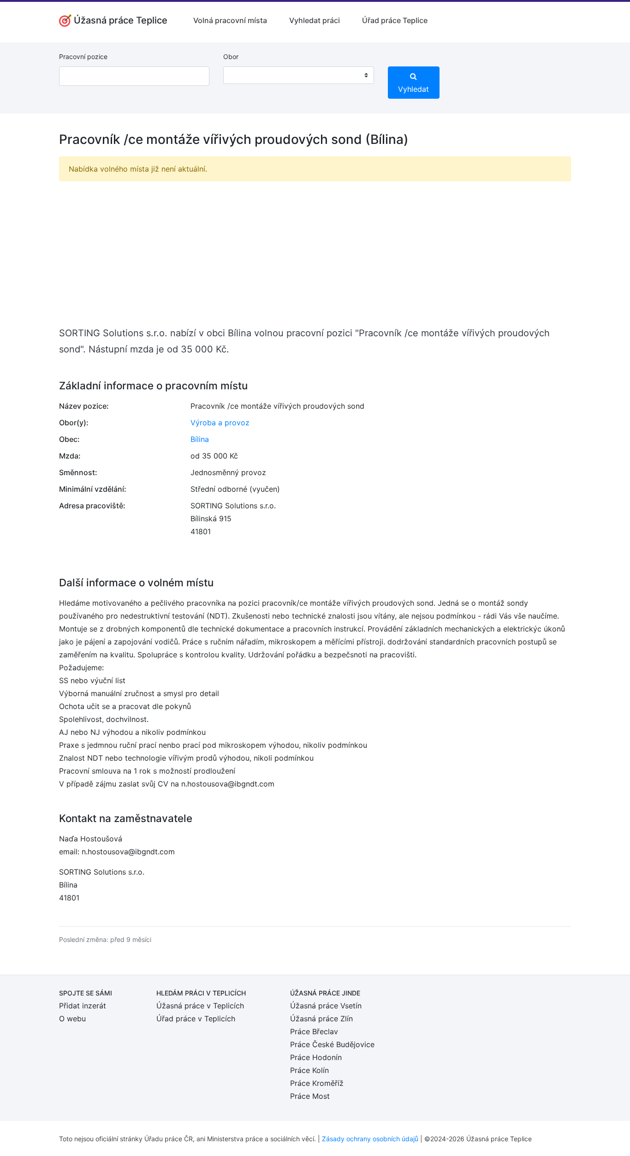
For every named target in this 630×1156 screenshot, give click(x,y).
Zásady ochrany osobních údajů (370, 1139)
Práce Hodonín (316, 1057)
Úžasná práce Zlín (321, 1018)
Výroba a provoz (220, 422)
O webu (72, 1018)
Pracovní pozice (83, 56)
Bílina (199, 439)
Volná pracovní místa (230, 20)
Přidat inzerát (82, 1005)
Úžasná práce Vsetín (326, 1005)
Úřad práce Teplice (395, 20)
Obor (230, 56)
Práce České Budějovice (332, 1044)
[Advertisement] (315, 253)
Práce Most (310, 1096)
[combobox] (298, 75)
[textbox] (242, 75)
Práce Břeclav (314, 1031)
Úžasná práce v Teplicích (200, 1005)
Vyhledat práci (314, 20)
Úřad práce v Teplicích (195, 1018)
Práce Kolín (309, 1070)
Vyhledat (413, 89)
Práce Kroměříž (317, 1083)
